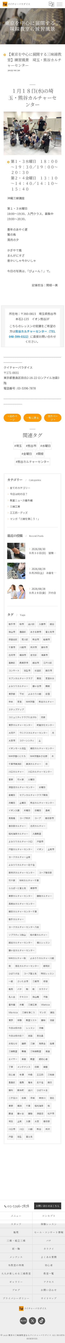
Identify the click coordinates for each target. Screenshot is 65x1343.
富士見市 (50, 631)
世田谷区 (13, 639)
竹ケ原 (12, 880)
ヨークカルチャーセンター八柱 (24, 927)
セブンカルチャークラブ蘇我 (34, 795)
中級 (30, 1074)
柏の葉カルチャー (38, 934)
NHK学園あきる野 (38, 756)
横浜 (19, 1105)
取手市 (12, 624)
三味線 (51, 1074)
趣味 (43, 1020)
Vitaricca (45, 1004)
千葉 (28, 1105)
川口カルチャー (16, 771)
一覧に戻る (32, 417)
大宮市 (12, 740)
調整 (45, 1066)
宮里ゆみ (50, 678)
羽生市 (27, 670)
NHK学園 (30, 701)
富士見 (29, 1136)
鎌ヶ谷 (20, 1113)
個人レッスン (43, 942)
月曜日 (12, 802)
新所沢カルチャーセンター (22, 872)
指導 (52, 1043)
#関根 (40, 453)
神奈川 (42, 1097)
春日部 (46, 1121)
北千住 (40, 1082)
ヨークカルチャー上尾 (19, 857)
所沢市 (33, 647)
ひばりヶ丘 (42, 1090)
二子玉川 (13, 1097)
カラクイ (43, 989)
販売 (11, 989)
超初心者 (43, 1059)
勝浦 (11, 1113)
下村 (22, 693)
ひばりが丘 (14, 973)
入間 (28, 1121)
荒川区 (25, 639)
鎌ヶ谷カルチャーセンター (22, 950)
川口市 (12, 1129)
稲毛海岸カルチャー (18, 833)
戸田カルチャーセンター (20, 849)
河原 (43, 717)
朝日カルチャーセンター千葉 (23, 911)
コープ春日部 (45, 872)
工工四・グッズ (19, 512)
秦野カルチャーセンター (20, 895)
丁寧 (11, 1066)
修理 (45, 981)
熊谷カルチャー (46, 701)
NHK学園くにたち (17, 756)
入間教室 (36, 833)
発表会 (42, 1043)
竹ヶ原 (20, 779)
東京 (11, 1020)
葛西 (22, 1082)
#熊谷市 (31, 446)
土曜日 (23, 802)
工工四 (40, 1074)
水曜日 (42, 787)
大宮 (37, 1121)
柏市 (22, 624)
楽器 (24, 1059)
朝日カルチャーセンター (42, 748)
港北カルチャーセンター (27, 965)
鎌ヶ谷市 (36, 686)
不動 (45, 996)
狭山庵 (35, 996)
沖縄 (41, 1027)
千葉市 (12, 647)
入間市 (42, 624)
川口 (22, 1129)
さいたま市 (22, 981)
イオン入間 (14, 810)
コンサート (14, 670)
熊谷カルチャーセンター (42, 802)
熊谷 (39, 1129)
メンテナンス (23, 1066)
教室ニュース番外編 (21, 500)
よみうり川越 (34, 693)
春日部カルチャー (17, 825)
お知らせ (13, 1043)
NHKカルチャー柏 (17, 958)
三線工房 (15, 506)
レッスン (30, 1027)
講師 (24, 1043)
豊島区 (12, 1082)
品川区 (31, 624)
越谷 (52, 624)
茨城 (32, 1097)
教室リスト (31, 1020)
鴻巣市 (44, 655)
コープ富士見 (30, 973)
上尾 (19, 1121)
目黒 (24, 1097)
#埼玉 (18, 446)
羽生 (19, 1136)
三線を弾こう (28, 1012)
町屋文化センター (45, 725)
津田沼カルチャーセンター (22, 787)
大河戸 (12, 732)
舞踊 (24, 1051)
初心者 (12, 1074)
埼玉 (11, 1121)
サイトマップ (49, 1298)
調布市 (44, 647)
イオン (40, 849)
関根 (48, 686)
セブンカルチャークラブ (20, 678)
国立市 (49, 670)
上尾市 (51, 849)
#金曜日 (26, 453)
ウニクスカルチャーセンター (34, 732)
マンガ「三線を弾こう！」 (25, 519)
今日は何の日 (15, 1027)
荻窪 (48, 693)
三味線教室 (35, 1051)
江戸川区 (47, 662)
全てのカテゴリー (20, 488)
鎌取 (30, 1113)
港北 (52, 1097)
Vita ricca (13, 1012)
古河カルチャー (38, 825)
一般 (11, 981)
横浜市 (23, 655)
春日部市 (49, 818)
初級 (37, 1066)
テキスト (24, 996)
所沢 (48, 1129)
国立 (50, 1082)
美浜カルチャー (33, 763)
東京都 (12, 693)
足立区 (33, 655)
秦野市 (33, 888)
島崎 (48, 810)
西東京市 (24, 662)
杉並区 (38, 670)
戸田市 (40, 841)
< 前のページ (12, 417)
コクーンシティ (27, 740)
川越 (30, 1129)
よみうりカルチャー (18, 686)
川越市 (23, 647)
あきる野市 (35, 631)
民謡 (30, 1035)
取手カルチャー (16, 919)
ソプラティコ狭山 (17, 934)
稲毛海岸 (39, 1105)
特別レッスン (47, 973)
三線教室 (13, 1051)
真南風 (12, 818)
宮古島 (40, 1035)
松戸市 (51, 1113)
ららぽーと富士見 (17, 888)
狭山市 (12, 631)
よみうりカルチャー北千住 (22, 864)
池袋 (52, 1020)
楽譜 (48, 1051)
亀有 (30, 1082)
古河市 (12, 655)
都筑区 (46, 965)
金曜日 (12, 795)
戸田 (11, 1136)
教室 (32, 1059)
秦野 (11, 1105)
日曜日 (38, 810)
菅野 (11, 779)
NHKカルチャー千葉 (29, 880)
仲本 (11, 701)
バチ (19, 989)
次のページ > (53, 417)
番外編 (12, 1004)
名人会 (12, 996)
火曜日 (31, 779)
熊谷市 (35, 639)
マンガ (42, 1012)
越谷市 (35, 662)
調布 (11, 1090)
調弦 (52, 1012)
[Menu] (59, 4)
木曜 (22, 1004)
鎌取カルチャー (44, 895)
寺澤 (22, 1074)
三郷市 (35, 981)
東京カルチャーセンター (20, 725)
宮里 (19, 701)
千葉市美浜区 (15, 763)
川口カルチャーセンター (40, 771)
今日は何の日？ (19, 494)
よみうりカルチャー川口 (20, 841)
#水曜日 (45, 446)
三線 (32, 1043)
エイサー (13, 1059)
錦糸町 (20, 1090)
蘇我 (39, 678)
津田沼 (40, 1113)
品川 (30, 1090)
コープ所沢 (25, 818)
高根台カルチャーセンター (22, 903)
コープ (37, 818)
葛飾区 (12, 662)
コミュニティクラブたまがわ (23, 717)
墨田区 (23, 631)
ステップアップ (16, 709)
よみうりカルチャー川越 (42, 958)
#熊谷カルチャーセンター (32, 461)
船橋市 (46, 639)
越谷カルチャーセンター (20, 942)
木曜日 (27, 810)
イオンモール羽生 (17, 748)
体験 (19, 1020)
